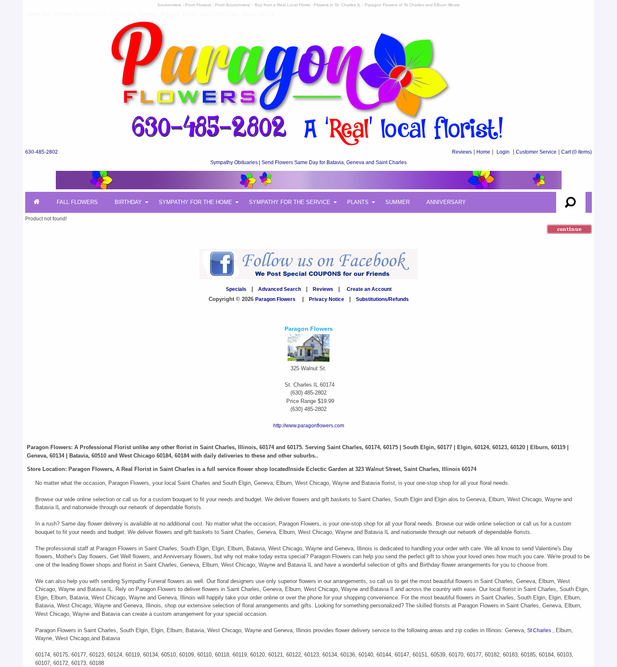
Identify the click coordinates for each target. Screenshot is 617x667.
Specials (236, 289)
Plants (358, 202)
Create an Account (369, 289)
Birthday (128, 202)
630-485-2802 (41, 152)
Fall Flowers (77, 202)
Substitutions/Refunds (382, 299)
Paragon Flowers (275, 299)
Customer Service (536, 152)
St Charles (539, 630)
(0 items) (576, 152)
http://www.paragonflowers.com (308, 426)
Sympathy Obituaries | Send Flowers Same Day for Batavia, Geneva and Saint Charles (308, 162)
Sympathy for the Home (195, 202)
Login (503, 152)
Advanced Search (279, 289)
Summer (397, 202)
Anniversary (446, 202)
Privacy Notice (326, 299)
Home (483, 152)
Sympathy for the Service (289, 202)
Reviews (462, 152)
